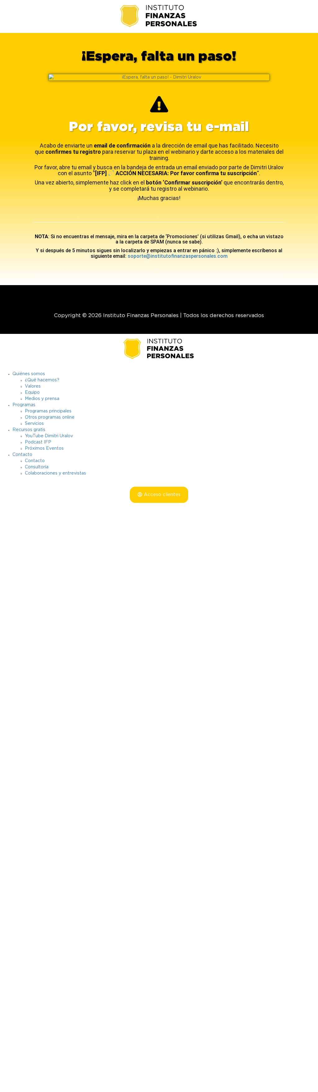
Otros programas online (50, 417)
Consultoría (36, 467)
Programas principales (48, 411)
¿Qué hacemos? (42, 380)
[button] (159, 495)
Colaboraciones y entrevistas (55, 473)
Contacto (22, 455)
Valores (33, 386)
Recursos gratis (28, 430)
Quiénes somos (28, 374)
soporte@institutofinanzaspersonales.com (178, 256)
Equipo (32, 392)
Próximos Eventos (44, 448)
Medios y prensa (42, 399)
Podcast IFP (38, 442)
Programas (23, 405)
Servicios (34, 423)
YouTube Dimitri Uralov (49, 436)
